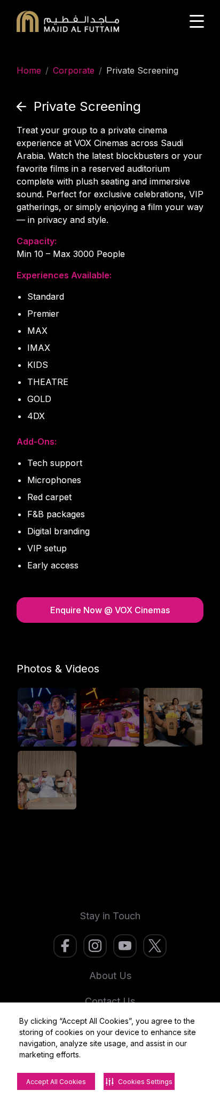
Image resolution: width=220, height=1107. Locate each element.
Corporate (74, 70)
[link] (65, 946)
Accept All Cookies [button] (56, 1082)
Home (29, 70)
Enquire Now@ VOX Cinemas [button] (110, 610)
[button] (79, 106)
